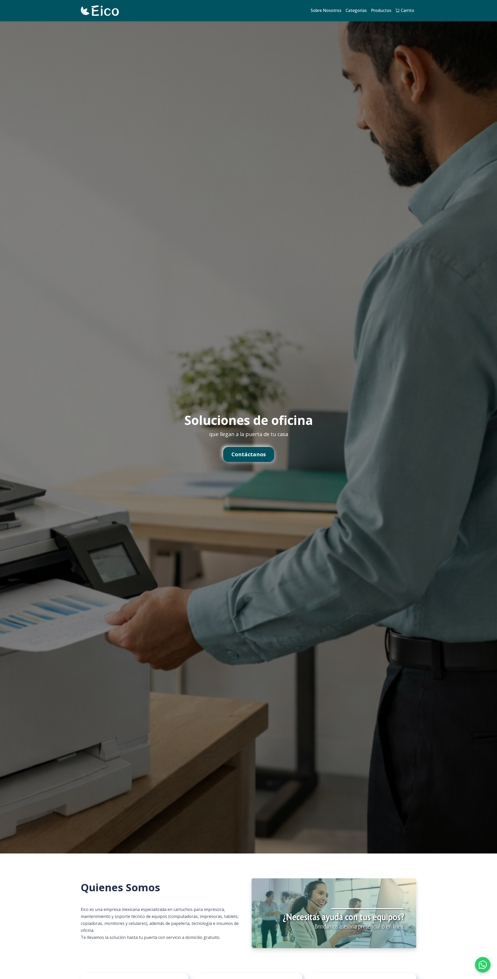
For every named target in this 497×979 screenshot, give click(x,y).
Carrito (407, 10)
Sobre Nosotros (326, 10)
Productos (381, 10)
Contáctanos (248, 454)
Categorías (356, 10)
